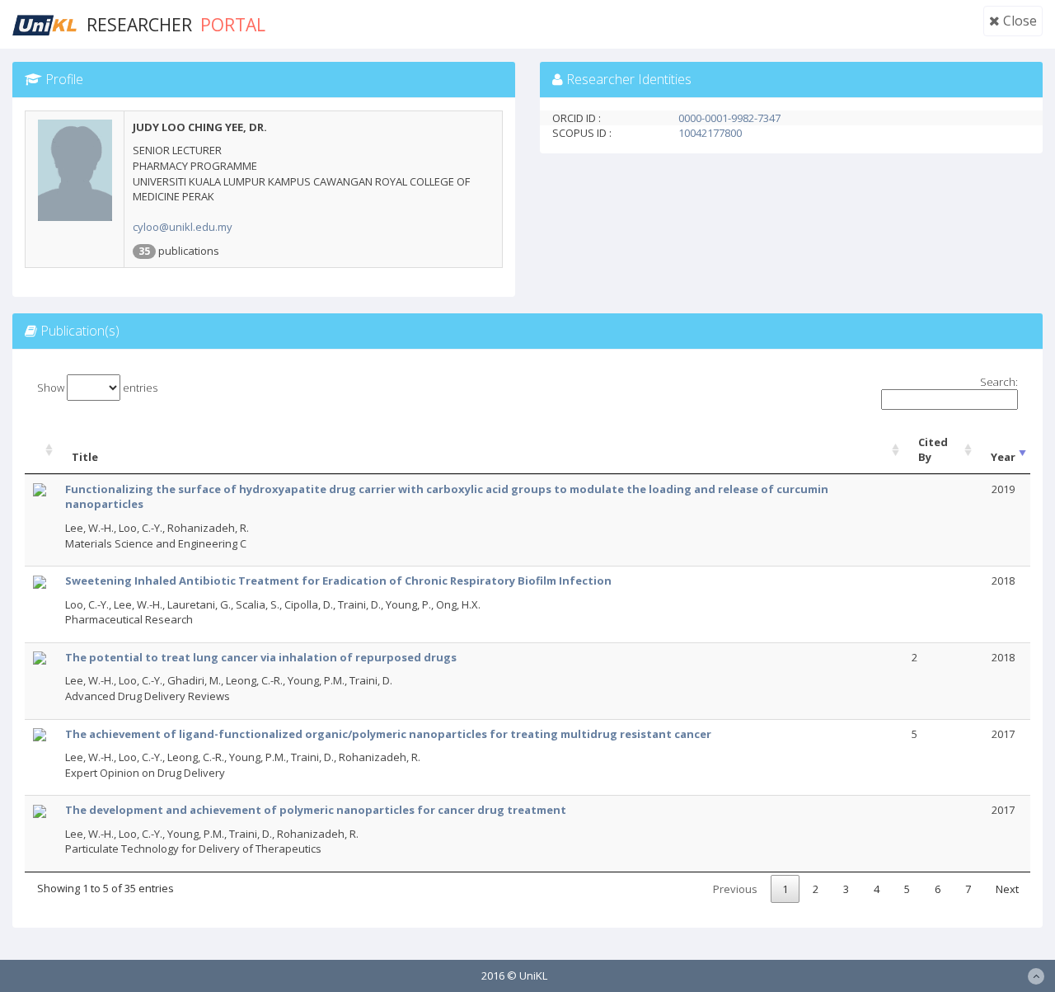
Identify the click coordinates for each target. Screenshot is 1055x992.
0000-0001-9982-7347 (729, 117)
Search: (999, 381)
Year (1003, 456)
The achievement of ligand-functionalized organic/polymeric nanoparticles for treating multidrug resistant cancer (388, 733)
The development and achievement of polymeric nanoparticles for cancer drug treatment (315, 809)
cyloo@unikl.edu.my (182, 226)
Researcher (176, 24)
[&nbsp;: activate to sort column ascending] (41, 450)
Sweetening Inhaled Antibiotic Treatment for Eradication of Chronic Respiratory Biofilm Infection (338, 580)
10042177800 (710, 132)
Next (1007, 889)
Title (85, 456)
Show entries (97, 387)
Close (1018, 21)
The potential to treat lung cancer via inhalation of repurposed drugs (261, 657)
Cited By (933, 450)
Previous (735, 889)
